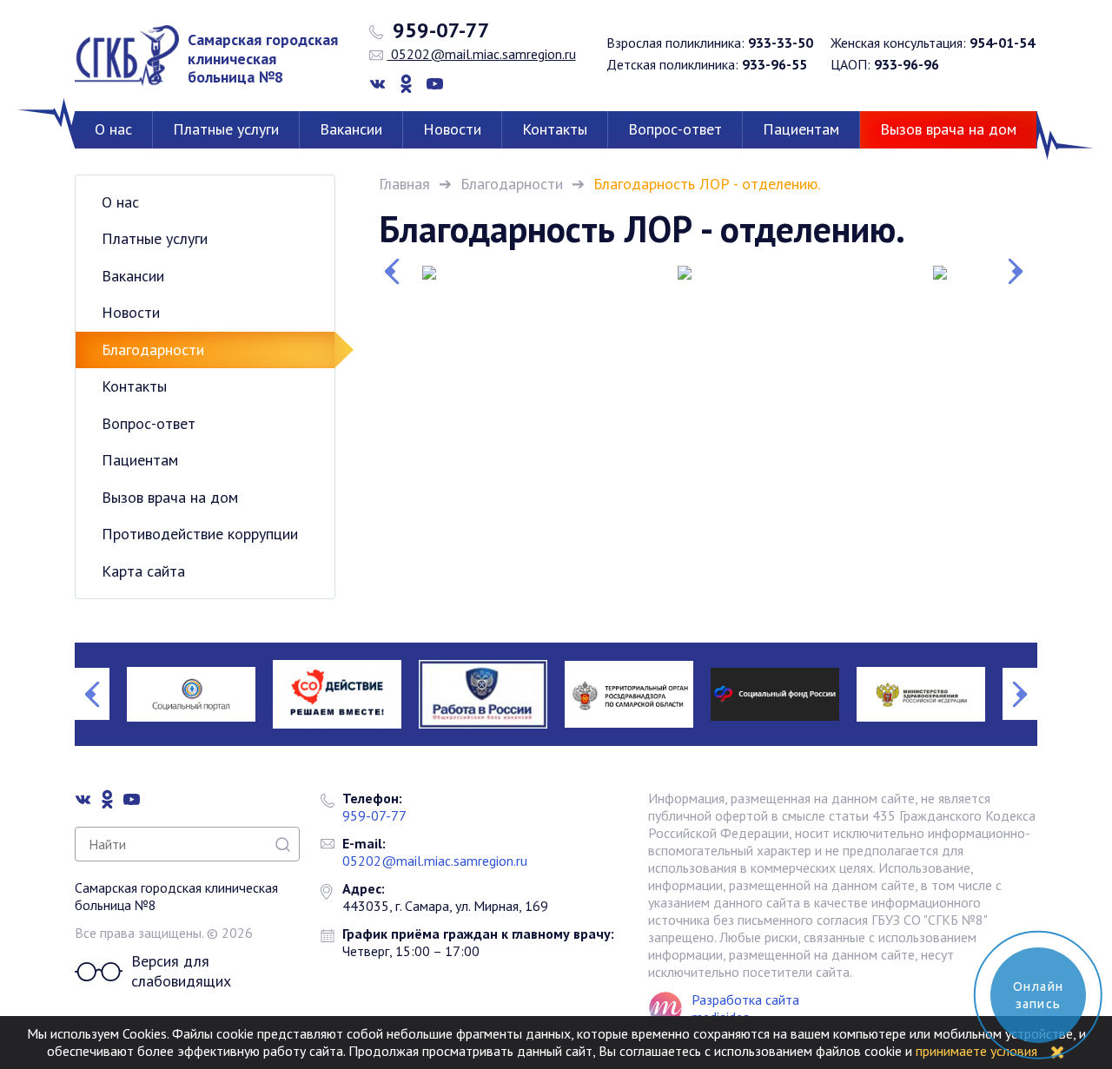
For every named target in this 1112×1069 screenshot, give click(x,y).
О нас (113, 129)
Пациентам (801, 129)
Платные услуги (226, 129)
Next (1020, 271)
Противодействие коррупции (200, 534)
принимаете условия (976, 1050)
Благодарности (511, 184)
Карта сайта (143, 571)
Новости (452, 129)
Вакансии (351, 129)
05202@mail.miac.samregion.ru (481, 54)
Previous (396, 271)
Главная (404, 184)
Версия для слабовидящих (181, 971)
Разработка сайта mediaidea (745, 1008)
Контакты (554, 129)
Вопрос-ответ (675, 129)
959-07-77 (438, 30)
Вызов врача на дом (948, 129)
